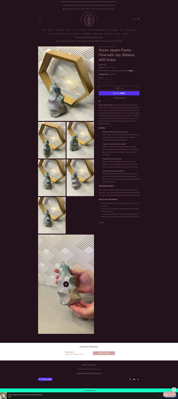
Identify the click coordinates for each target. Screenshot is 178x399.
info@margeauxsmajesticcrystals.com (89, 373)
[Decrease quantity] (159, 396)
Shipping (101, 67)
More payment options (119, 97)
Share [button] (102, 222)
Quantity (101, 78)
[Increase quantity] (163, 396)
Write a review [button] (104, 353)
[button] (40, 19)
